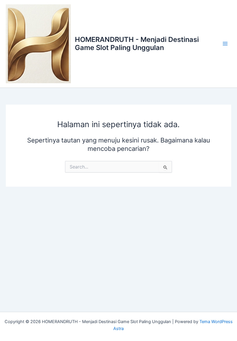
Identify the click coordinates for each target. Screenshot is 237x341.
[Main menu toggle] (225, 44)
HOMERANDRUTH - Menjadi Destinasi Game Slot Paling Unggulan (137, 43)
